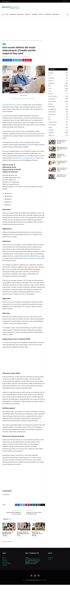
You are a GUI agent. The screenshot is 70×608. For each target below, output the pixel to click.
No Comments (20, 56)
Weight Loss (28, 14)
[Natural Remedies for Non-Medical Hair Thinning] (9, 526)
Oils (49, 117)
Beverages (51, 72)
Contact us (4, 560)
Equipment (51, 80)
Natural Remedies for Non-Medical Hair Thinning (8, 534)
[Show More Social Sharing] (33, 60)
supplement (51, 130)
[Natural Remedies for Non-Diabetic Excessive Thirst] (23, 526)
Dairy (50, 75)
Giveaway (51, 93)
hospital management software (32, 258)
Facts (50, 85)
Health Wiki (34, 14)
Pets (50, 119)
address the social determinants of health (27, 158)
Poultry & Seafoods (53, 122)
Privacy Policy (5, 562)
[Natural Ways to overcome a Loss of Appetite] (38, 526)
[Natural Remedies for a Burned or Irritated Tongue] (52, 169)
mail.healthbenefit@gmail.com (32, 560)
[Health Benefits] (10, 7)
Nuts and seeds (52, 114)
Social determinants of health (11, 105)
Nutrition (41, 14)
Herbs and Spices (52, 101)
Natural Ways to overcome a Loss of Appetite (37, 534)
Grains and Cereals (53, 96)
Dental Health (13, 14)
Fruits (50, 91)
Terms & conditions (6, 563)
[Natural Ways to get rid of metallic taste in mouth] (52, 162)
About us (4, 559)
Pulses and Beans (52, 124)
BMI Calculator (55, 14)
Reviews (50, 127)
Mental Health (20, 14)
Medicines (51, 104)
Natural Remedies (52, 109)
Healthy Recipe (47, 14)
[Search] (67, 14)
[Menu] (3, 14)
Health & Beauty (52, 98)
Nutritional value (52, 111)
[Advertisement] (35, 28)
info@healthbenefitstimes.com (32, 559)
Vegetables (51, 132)
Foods (50, 88)
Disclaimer (4, 565)
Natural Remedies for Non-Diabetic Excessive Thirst (23, 534)
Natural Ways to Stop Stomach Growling (61, 175)
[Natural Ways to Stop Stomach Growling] (52, 176)
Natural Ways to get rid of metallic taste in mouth (62, 162)
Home (7, 14)
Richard (5, 56)
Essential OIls (51, 83)
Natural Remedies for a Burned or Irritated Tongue (62, 169)
